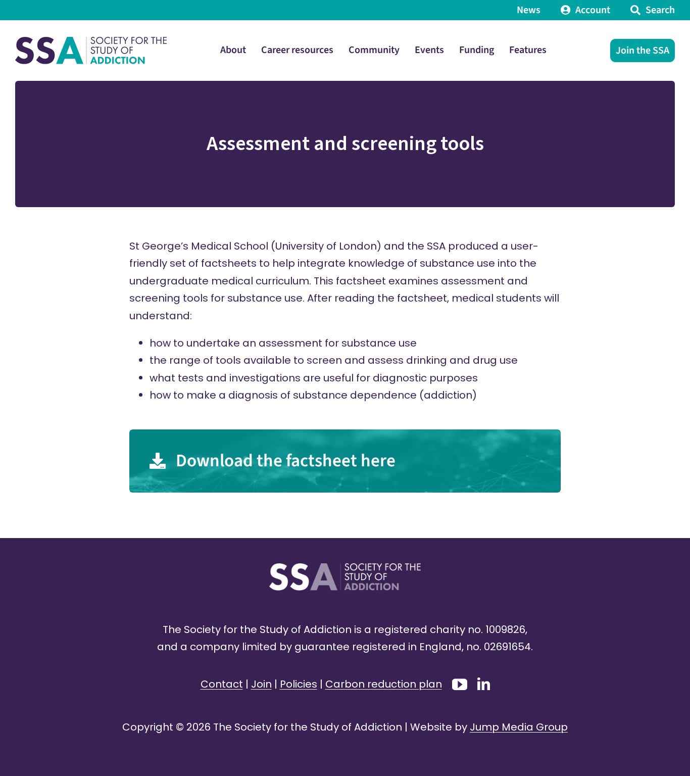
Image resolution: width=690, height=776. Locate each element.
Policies (298, 684)
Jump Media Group (519, 727)
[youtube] (459, 684)
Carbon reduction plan (383, 684)
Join (261, 684)
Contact (222, 684)
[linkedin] (483, 683)
